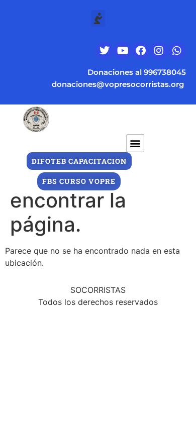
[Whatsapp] (177, 51)
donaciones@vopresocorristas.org (119, 84)
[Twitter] (104, 51)
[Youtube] (123, 51)
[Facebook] (141, 51)
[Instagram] (159, 51)
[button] (98, 18)
